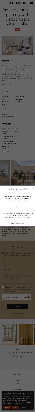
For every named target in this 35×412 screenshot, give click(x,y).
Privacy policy (25, 213)
